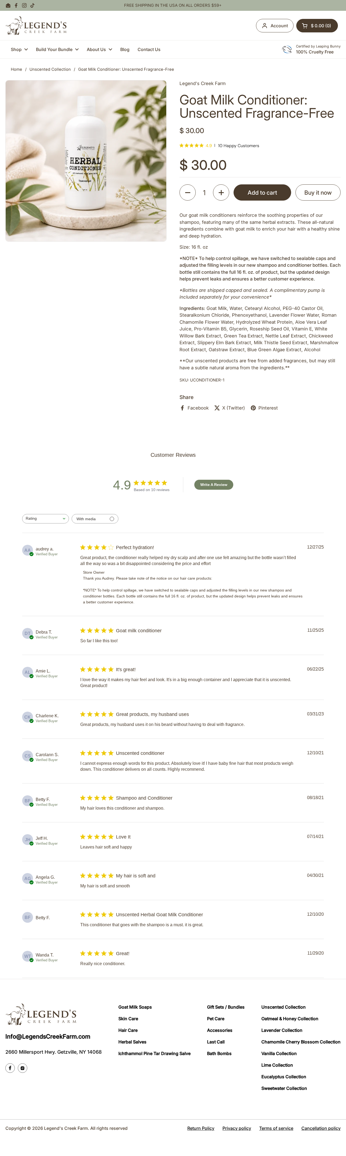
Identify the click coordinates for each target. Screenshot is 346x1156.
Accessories (219, 1030)
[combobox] (45, 518)
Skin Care (128, 1018)
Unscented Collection (50, 69)
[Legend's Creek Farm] (35, 25)
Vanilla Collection (279, 1053)
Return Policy (200, 1128)
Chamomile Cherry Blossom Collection (301, 1042)
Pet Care (215, 1018)
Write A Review (213, 484)
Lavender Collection (281, 1030)
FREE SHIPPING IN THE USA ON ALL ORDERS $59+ (173, 6)
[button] (317, 25)
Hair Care (128, 1030)
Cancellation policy (321, 1128)
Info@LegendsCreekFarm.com (47, 1036)
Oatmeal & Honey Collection (289, 1018)
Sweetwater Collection (284, 1088)
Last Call (216, 1042)
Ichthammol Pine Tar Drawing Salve (154, 1053)
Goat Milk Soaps (135, 1007)
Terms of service (276, 1128)
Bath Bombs (219, 1053)
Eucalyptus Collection (283, 1076)
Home (16, 69)
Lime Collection (277, 1065)
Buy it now (318, 192)
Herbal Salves (132, 1042)
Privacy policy (236, 1128)
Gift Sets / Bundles (226, 1007)
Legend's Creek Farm (66, 1128)
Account (279, 25)
